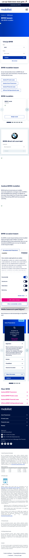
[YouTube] (5, 444)
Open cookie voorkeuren (14, 339)
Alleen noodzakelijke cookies (14, 304)
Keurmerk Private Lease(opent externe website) (10, 487)
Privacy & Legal (17, 555)
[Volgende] (27, 109)
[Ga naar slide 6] (21, 122)
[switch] (25, 281)
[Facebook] (11, 444)
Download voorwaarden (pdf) (7, 515)
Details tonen (21, 295)
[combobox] (14, 47)
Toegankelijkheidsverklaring (19, 553)
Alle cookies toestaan (14, 299)
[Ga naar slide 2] (12, 122)
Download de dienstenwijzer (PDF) (18, 464)
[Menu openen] (27, 9)
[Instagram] (8, 444)
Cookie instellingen (8, 553)
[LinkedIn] (2, 444)
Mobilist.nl (3, 15)
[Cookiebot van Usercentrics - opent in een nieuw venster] (21, 253)
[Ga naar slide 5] (19, 122)
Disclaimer (11, 555)
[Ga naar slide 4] (17, 122)
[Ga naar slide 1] (9, 122)
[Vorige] (2, 109)
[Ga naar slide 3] (15, 122)
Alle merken (14, 60)
